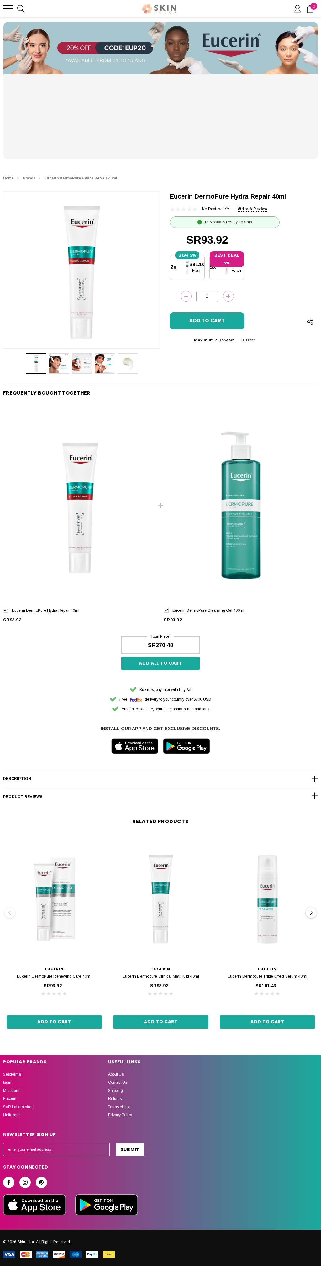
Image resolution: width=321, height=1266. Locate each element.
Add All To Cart (160, 663)
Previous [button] (9, 912)
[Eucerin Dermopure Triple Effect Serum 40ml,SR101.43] (267, 899)
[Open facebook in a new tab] (8, 1182)
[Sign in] (298, 8)
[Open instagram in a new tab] (25, 1182)
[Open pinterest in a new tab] (41, 1182)
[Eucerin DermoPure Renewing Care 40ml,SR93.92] (54, 899)
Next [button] (311, 912)
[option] (80, 518)
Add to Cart (54, 1022)
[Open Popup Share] (310, 321)
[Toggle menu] (8, 8)
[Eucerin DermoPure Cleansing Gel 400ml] (241, 505)
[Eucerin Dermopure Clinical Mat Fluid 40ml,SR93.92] (160, 899)
